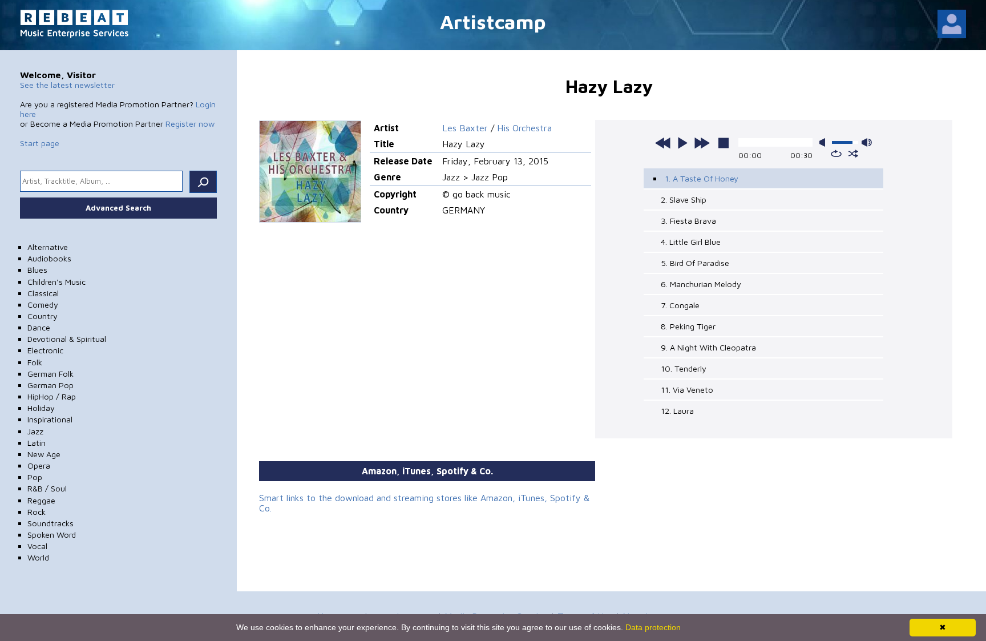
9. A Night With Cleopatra (708, 347)
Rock (36, 512)
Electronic (45, 350)
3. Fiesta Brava (688, 220)
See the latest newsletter (67, 85)
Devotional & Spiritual (66, 339)
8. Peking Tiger (688, 326)
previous (663, 143)
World (38, 557)
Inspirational (49, 419)
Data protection (653, 627)
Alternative (47, 247)
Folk (34, 362)
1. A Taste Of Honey (701, 178)
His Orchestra (524, 128)
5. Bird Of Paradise (695, 263)
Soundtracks (50, 523)
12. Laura (677, 411)
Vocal (37, 546)
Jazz (35, 431)
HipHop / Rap (51, 396)
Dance (38, 327)
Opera (38, 465)
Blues (37, 270)
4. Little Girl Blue (691, 242)
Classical (43, 293)
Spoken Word (51, 534)
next (702, 143)
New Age (43, 454)
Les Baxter (465, 128)
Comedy (42, 304)
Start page (39, 143)
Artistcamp (493, 21)
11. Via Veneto (687, 389)
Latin (36, 443)
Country (42, 316)
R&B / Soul (47, 488)
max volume (867, 142)
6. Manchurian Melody (701, 284)
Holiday (41, 408)
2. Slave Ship (683, 199)
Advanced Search (118, 207)
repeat (836, 153)
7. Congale (680, 305)
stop (724, 143)
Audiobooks (49, 258)
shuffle (853, 153)
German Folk (50, 373)
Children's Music (56, 282)
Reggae (41, 500)
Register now (190, 123)
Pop (34, 477)
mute (824, 142)
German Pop (50, 385)
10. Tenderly (683, 368)
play (682, 142)
